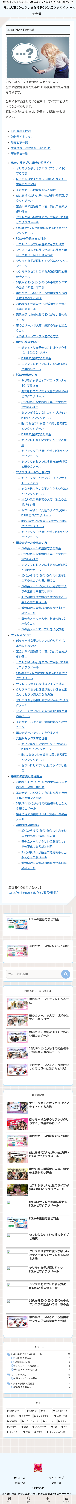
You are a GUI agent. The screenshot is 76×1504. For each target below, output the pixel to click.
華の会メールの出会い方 (31, 542)
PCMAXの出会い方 (26, 374)
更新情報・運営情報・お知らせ (31, 148)
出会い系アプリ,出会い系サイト (31, 162)
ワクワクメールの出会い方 (33, 472)
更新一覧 (56, 1483)
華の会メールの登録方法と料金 (36, 189)
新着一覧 (20, 1483)
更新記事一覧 (19, 153)
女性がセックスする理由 (31, 738)
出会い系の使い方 (27, 342)
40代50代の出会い (27, 825)
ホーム (21, 1478)
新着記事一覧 (19, 142)
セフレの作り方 (21, 635)
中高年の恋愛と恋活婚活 (26, 776)
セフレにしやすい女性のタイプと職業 (40, 244)
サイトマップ (56, 1478)
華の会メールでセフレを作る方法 (37, 336)
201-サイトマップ (22, 136)
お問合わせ (38, 1488)
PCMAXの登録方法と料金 (31, 238)
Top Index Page (21, 131)
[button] (65, 974)
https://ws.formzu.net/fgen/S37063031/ (32, 892)
